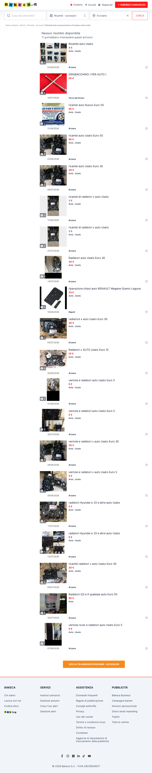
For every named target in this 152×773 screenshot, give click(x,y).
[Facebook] (62, 756)
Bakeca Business (121, 695)
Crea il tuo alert (49, 706)
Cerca (140, 15)
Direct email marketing (124, 711)
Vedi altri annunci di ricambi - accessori (94, 664)
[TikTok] (84, 756)
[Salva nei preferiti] (146, 67)
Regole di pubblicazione (89, 700)
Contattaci (82, 732)
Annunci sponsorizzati (124, 706)
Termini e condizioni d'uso (90, 722)
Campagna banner (122, 700)
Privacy (80, 711)
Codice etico (11, 706)
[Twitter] (73, 756)
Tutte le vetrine (120, 722)
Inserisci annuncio (50, 695)
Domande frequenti (87, 695)
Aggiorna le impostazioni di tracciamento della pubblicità (92, 740)
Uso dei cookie (84, 716)
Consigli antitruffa (86, 706)
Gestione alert (48, 711)
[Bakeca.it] (31, 4)
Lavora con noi (12, 700)
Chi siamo (9, 695)
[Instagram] (67, 756)
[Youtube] (89, 756)
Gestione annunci (50, 700)
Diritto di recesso (85, 727)
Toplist (115, 716)
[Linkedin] (78, 756)
